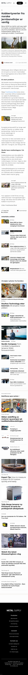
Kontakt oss (14, 646)
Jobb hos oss (14, 649)
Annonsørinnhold (14, 636)
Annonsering (14, 623)
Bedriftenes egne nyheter (10, 396)
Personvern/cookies (14, 633)
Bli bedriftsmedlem (14, 621)
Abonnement (14, 618)
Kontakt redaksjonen (14, 643)
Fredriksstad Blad (11, 92)
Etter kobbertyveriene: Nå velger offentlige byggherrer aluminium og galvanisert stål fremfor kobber (18, 186)
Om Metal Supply (14, 651)
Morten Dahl (9, 62)
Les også (13, 115)
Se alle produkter (14, 626)
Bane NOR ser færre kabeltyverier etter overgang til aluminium (18, 119)
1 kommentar (23, 210)
